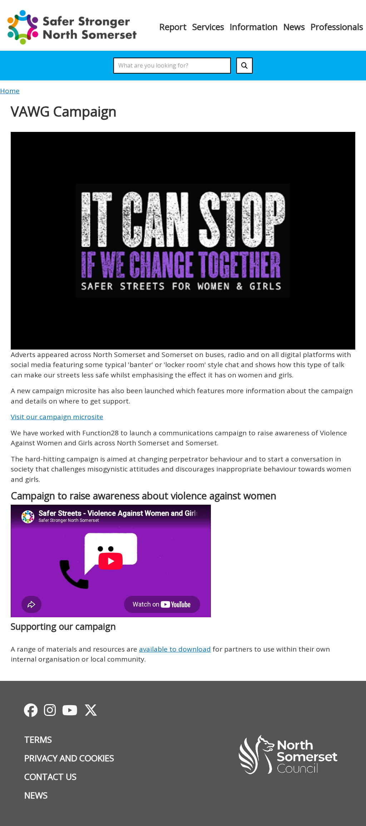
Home (10, 90)
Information (254, 27)
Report (173, 27)
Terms (38, 739)
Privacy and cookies (69, 758)
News (294, 27)
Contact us (50, 776)
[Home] (74, 27)
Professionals (337, 27)
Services (208, 27)
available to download (175, 649)
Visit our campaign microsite (57, 416)
